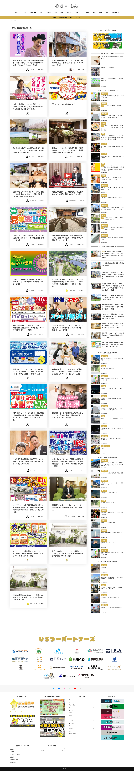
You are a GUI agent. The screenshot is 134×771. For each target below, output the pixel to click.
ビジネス (86, 12)
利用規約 (12, 751)
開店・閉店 (33, 12)
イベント (78, 12)
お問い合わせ (115, 12)
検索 (62, 750)
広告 (107, 12)
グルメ (41, 12)
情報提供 (12, 749)
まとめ (49, 12)
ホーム (16, 12)
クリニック (69, 12)
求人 (94, 12)
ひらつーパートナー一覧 (16, 712)
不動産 (100, 12)
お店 (55, 12)
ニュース (24, 12)
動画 (62, 12)
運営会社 (12, 757)
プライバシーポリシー (15, 754)
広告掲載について (14, 759)
